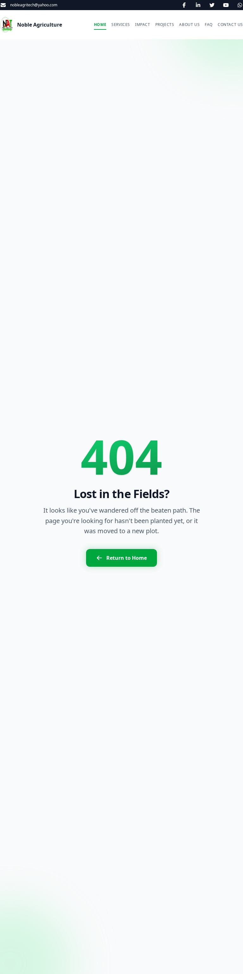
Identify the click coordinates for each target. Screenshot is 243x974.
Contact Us (230, 24)
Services (120, 24)
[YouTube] (226, 5)
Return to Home (126, 557)
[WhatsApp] (240, 5)
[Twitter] (212, 5)
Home (100, 24)
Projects (164, 24)
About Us (189, 24)
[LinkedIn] (198, 5)
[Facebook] (184, 5)
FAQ (209, 24)
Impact (142, 24)
